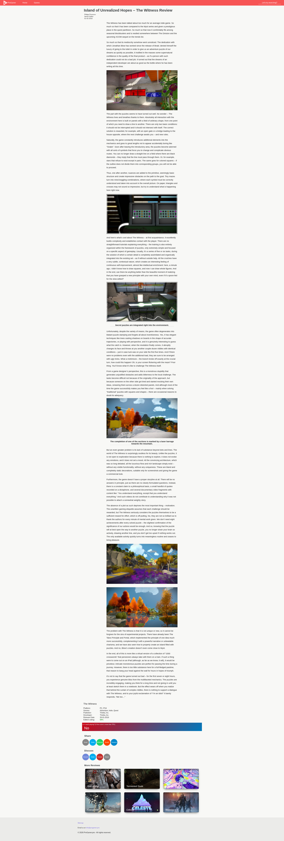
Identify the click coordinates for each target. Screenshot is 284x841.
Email (85, 742)
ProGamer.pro (89, 832)
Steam (107, 757)
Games (37, 3)
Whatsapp (100, 742)
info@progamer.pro (93, 828)
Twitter (93, 742)
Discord (85, 757)
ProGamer (12, 3)
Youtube (99, 757)
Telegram (114, 742)
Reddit (107, 742)
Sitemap (80, 823)
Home (25, 3)
